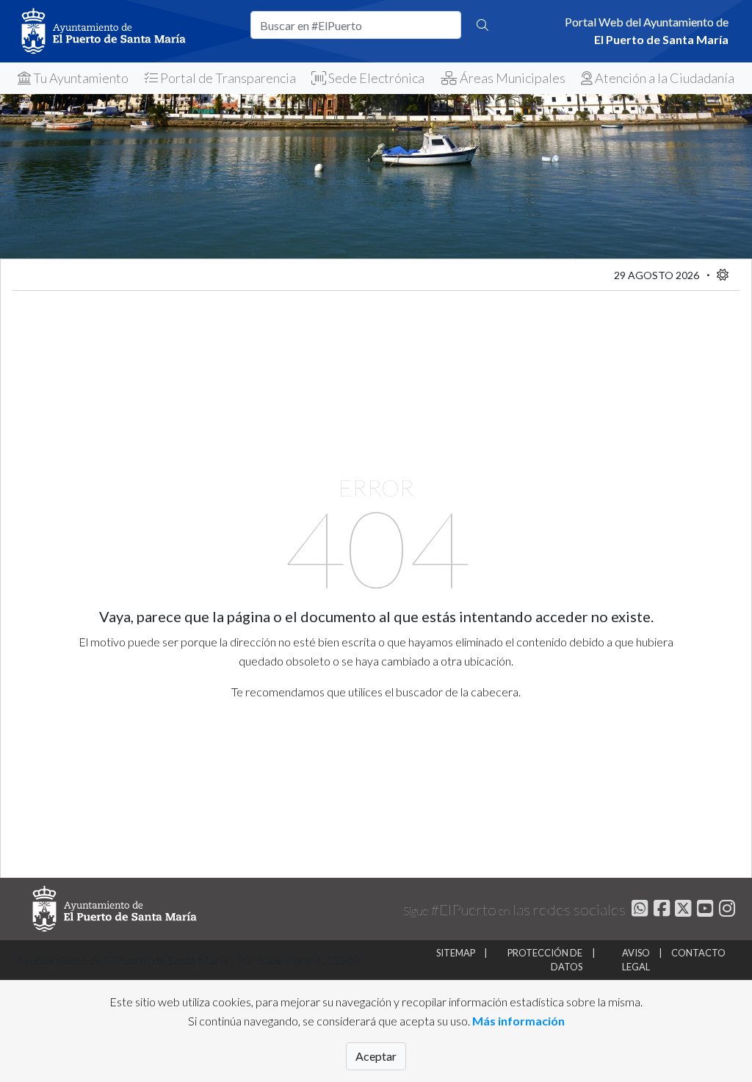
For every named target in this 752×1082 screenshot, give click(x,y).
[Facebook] (660, 910)
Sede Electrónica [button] (375, 78)
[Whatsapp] (638, 910)
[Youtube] (703, 910)
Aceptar (376, 1056)
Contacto (698, 953)
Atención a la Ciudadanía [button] (663, 78)
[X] (682, 910)
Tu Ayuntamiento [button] (80, 78)
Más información (518, 1021)
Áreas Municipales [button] (511, 78)
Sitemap (455, 953)
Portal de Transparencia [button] (227, 78)
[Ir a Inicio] (125, 31)
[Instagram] (725, 910)
